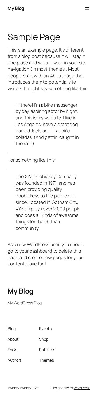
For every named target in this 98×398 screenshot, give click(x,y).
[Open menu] (87, 8)
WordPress (82, 387)
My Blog (16, 8)
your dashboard (35, 251)
